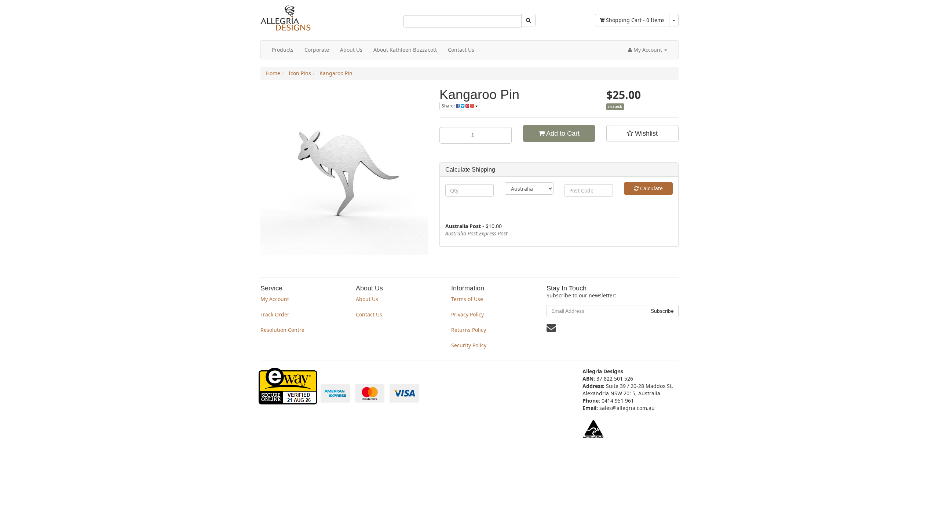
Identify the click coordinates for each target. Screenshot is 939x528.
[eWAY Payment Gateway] (289, 400)
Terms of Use (467, 299)
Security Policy (468, 345)
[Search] (528, 20)
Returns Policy (468, 329)
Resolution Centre (282, 329)
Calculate (651, 188)
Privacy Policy (467, 314)
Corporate (316, 49)
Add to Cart (562, 133)
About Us (351, 49)
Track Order (274, 314)
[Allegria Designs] (285, 29)
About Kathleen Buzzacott (405, 49)
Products (282, 49)
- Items (635, 19)
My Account (274, 299)
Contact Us (461, 49)
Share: (449, 106)
